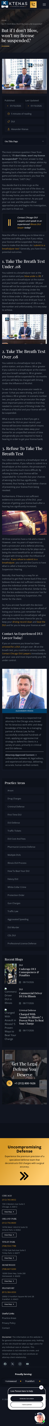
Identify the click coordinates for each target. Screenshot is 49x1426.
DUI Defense (14, 822)
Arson (10, 790)
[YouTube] (27, 1364)
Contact (6, 1328)
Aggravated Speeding (18, 919)
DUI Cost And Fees (17, 838)
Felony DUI (13, 879)
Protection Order (16, 895)
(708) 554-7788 (9, 1246)
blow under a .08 (32, 276)
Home (4, 20)
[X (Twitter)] (12, 1364)
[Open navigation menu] (44, 4)
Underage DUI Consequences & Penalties (29, 972)
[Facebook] (5, 1364)
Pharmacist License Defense (21, 846)
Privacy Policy (8, 1323)
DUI (13, 121)
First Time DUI (14, 814)
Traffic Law (13, 911)
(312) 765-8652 (9, 1199)
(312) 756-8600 (9, 1222)
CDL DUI (12, 935)
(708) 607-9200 (9, 1269)
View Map (8, 1212)
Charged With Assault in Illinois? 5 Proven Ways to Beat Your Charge (31, 1018)
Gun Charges (14, 903)
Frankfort (20, 1381)
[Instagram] (20, 1364)
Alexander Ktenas (19, 129)
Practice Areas (9, 1318)
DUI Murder (13, 927)
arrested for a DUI (11, 646)
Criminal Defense (16, 806)
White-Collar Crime (17, 887)
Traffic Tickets (14, 830)
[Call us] (33, 4)
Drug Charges (14, 798)
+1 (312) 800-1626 (25, 1083)
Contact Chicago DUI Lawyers (16, 653)
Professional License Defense (22, 943)
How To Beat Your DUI (18, 871)
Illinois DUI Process (17, 863)
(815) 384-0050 (9, 1292)
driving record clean (22, 621)
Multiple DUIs (14, 854)
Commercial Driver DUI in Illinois (30, 994)
